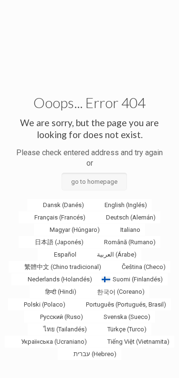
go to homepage (94, 181)
